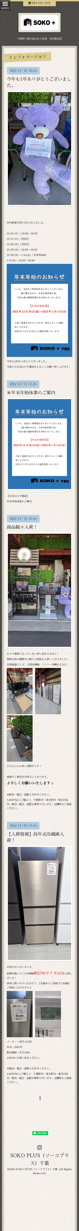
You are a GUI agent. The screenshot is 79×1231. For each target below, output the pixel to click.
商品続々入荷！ (22, 527)
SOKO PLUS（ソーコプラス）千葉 (36, 1169)
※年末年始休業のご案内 (31, 393)
